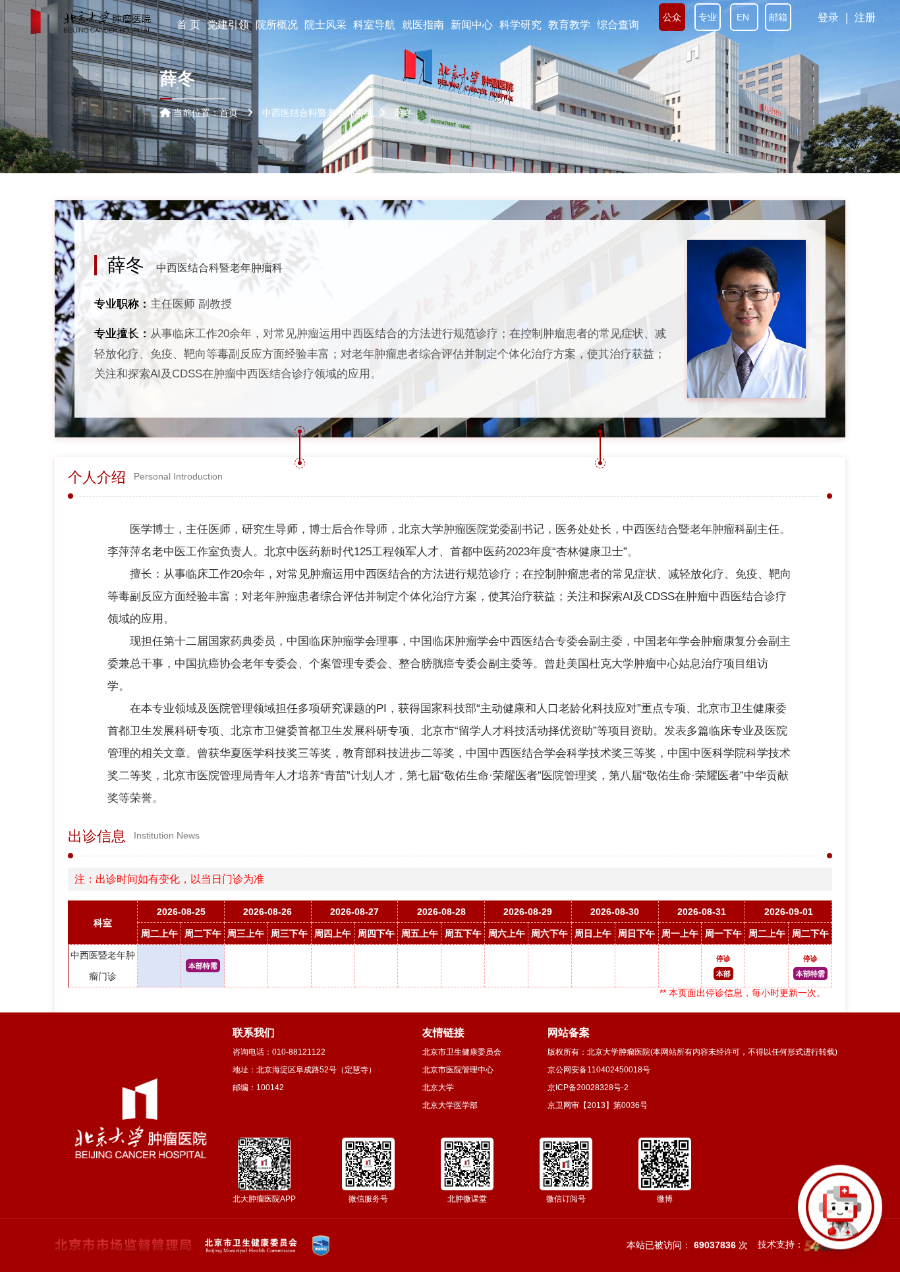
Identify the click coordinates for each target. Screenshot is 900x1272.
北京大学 (438, 1087)
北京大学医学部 (450, 1105)
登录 (828, 17)
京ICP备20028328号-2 (588, 1087)
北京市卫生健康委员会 (461, 1052)
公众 (672, 17)
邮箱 (778, 17)
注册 (865, 17)
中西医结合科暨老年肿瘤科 (219, 267)
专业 (707, 17)
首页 (228, 112)
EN (744, 17)
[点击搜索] (840, 1212)
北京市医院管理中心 (457, 1069)
